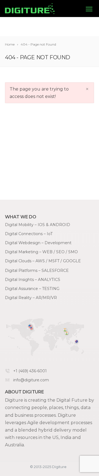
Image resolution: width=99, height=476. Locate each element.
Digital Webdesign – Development (38, 242)
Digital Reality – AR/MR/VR (31, 297)
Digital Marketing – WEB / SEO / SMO (41, 251)
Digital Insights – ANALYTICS (32, 279)
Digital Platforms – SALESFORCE (37, 270)
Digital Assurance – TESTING (32, 288)
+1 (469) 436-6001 (30, 370)
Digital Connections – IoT (29, 233)
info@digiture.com (31, 380)
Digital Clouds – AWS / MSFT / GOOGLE (43, 260)
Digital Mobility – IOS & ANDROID (37, 224)
